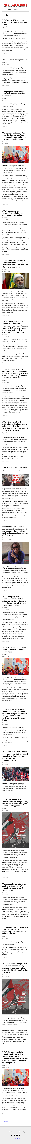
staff (5, 27)
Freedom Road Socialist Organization (14, 470)
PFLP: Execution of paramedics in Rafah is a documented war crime (12, 213)
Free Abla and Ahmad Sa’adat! (15, 467)
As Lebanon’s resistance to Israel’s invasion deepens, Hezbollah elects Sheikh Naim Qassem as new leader (15, 263)
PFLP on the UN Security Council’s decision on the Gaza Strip (15, 22)
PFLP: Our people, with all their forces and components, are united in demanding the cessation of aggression (15, 802)
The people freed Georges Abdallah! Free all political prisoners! (13, 93)
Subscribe (18, 1132)
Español (16, 9)
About (10, 9)
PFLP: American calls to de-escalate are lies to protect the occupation (15, 649)
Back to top (17, 1138)
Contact (11, 1132)
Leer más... (5, 363)
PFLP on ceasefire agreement (15, 60)
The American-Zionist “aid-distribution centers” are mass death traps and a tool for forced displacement (14, 136)
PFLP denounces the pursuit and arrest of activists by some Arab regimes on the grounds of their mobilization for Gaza (15, 968)
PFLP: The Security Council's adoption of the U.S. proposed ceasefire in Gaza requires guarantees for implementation (15, 756)
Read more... (5, 53)
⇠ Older (5, 1121)
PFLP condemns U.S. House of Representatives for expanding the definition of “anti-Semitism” (15, 930)
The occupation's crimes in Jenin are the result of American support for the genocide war (14, 887)
